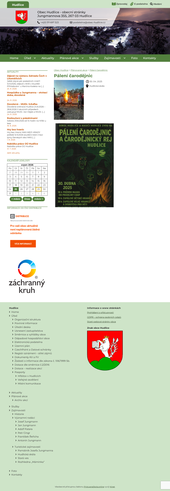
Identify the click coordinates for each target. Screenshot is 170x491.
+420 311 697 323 (50, 22)
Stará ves (23, 458)
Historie (19, 414)
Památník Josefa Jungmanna (35, 450)
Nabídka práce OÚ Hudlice (22, 143)
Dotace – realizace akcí (28, 368)
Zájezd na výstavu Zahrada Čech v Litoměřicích (27, 77)
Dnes (27, 199)
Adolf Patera (25, 429)
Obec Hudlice (61, 70)
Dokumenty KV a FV (27, 357)
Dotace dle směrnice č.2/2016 (32, 364)
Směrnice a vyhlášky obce (30, 334)
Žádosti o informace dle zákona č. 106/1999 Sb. (42, 360)
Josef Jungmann (28, 421)
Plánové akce (69, 58)
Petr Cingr (24, 432)
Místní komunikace (29, 383)
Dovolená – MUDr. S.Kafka (22, 104)
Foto (134, 58)
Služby (94, 58)
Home (14, 58)
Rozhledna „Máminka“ (31, 462)
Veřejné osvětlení (28, 379)
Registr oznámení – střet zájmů (33, 353)
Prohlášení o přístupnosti (100, 312)
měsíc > (38, 199)
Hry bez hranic (15, 129)
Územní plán (22, 345)
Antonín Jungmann (29, 440)
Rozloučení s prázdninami (22, 118)
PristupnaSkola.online (94, 487)
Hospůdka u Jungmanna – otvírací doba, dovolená (27, 94)
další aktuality (13, 153)
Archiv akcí (21, 400)
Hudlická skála (26, 454)
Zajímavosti (112, 58)
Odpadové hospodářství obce (32, 338)
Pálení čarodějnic (99, 70)
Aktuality (47, 58)
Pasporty (20, 372)
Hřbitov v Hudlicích (29, 376)
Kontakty (149, 58)
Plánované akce (79, 70)
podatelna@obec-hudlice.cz (89, 22)
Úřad (27, 58)
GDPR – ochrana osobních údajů (104, 317)
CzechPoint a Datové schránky (33, 349)
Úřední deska (23, 327)
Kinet (112, 487)
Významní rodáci (25, 417)
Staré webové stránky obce (101, 321)
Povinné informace (26, 323)
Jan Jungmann (27, 425)
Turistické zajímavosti (27, 446)
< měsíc (16, 199)
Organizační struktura (28, 319)
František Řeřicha (28, 436)
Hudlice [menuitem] (18, 5)
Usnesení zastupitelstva (29, 330)
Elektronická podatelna (28, 342)
